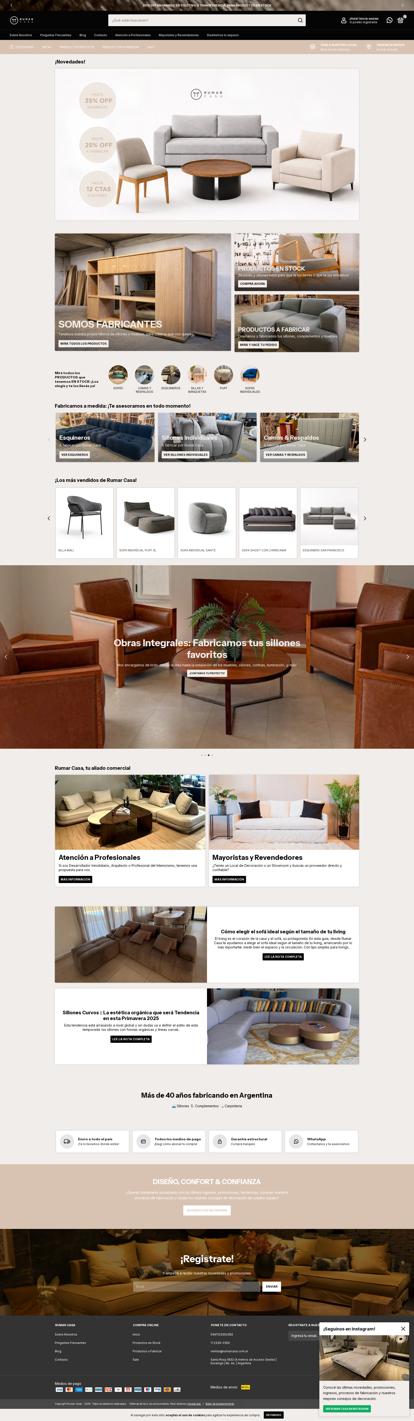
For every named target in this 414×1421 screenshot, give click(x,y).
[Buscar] (300, 20)
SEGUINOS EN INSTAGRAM (207, 1210)
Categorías (24, 47)
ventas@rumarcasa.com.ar (229, 1351)
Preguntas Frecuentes (55, 35)
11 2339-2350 (220, 1343)
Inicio (46, 47)
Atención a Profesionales (133, 35)
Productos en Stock (76, 47)
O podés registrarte (363, 22)
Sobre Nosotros (21, 35)
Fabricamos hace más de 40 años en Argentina (207, 5)
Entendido (273, 1415)
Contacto (100, 35)
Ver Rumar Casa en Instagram (347, 1408)
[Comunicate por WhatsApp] (389, 21)
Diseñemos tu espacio (223, 35)
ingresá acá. (194, 1403)
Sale (150, 47)
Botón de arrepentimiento (220, 1403)
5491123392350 (222, 1334)
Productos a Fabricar (121, 47)
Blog (83, 35)
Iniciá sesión (369, 18)
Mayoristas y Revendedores (179, 35)
